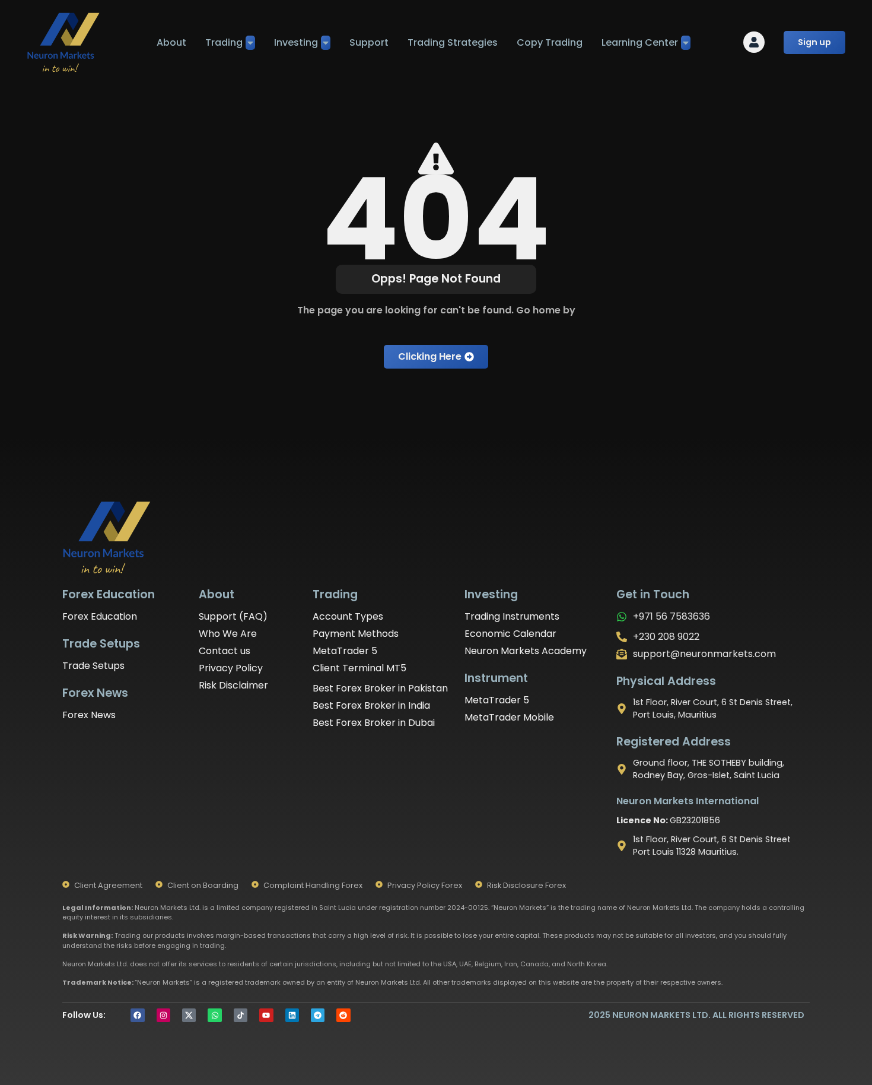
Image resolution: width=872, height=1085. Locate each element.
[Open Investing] (325, 43)
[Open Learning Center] (685, 43)
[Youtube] (266, 1015)
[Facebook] (137, 1015)
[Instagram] (163, 1015)
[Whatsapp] (214, 1015)
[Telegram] (317, 1015)
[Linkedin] (292, 1015)
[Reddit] (343, 1015)
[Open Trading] (250, 43)
